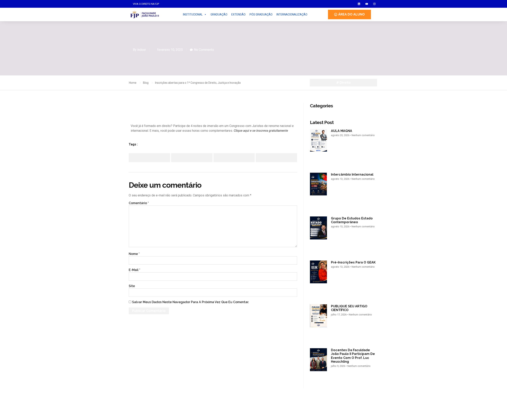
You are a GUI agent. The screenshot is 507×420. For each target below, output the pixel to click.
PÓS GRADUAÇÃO (261, 14)
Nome (134, 254)
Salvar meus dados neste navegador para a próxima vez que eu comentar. (190, 302)
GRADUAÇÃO (219, 14)
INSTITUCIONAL (193, 14)
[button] (149, 157)
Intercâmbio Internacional (352, 174)
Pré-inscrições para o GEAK (353, 262)
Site (132, 286)
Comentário (139, 203)
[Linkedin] (359, 4)
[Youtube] (367, 4)
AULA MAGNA (341, 131)
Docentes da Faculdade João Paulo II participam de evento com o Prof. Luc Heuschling (353, 355)
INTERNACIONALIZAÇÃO (291, 14)
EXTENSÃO (238, 14)
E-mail (134, 270)
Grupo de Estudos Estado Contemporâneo (352, 220)
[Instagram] (374, 4)
